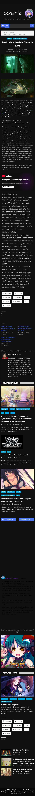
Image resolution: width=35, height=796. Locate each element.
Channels (4, 409)
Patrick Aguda (17, 504)
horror (23, 351)
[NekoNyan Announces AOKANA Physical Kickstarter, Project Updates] (17, 479)
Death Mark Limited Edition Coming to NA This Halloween (8, 328)
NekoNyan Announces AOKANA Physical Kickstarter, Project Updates (16, 499)
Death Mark (18, 351)
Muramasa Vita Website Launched (14, 455)
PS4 (7, 413)
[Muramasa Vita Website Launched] (17, 442)
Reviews (21, 699)
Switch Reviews (6, 701)
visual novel (29, 351)
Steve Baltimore (14, 354)
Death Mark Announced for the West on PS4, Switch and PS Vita (7, 339)
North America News (20, 38)
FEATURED (13, 699)
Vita (12, 413)
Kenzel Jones (19, 458)
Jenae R (17, 707)
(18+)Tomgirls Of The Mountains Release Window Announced (9, 520)
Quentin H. (28, 766)
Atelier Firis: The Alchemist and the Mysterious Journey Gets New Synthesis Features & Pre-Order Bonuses (16, 419)
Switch (29, 699)
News (9, 38)
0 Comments (25, 707)
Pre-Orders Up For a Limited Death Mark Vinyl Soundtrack (25, 328)
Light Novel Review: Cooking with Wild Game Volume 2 (22, 770)
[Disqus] (17, 547)
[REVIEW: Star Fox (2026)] (6, 753)
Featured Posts (10, 673)
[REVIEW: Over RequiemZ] (17, 686)
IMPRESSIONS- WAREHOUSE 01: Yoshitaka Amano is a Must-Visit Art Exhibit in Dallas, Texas (23, 761)
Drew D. (28, 774)
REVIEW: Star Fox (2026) (21, 750)
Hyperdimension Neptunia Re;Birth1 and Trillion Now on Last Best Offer (27, 520)
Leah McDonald (17, 754)
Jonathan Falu (18, 424)
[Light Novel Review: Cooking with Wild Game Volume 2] (6, 772)
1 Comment (24, 51)
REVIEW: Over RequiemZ (10, 704)
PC (2, 413)
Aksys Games (10, 351)
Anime (3, 492)
